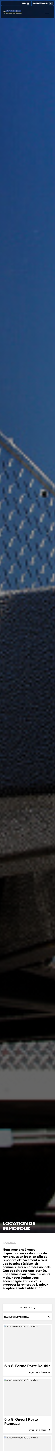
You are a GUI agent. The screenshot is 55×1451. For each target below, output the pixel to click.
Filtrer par (25, 1307)
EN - (25, 3)
